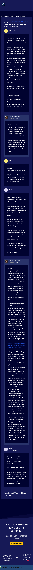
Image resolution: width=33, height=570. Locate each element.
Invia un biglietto (16, 543)
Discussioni (5, 16)
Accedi (6, 493)
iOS (23, 16)
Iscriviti (13, 493)
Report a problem (15, 16)
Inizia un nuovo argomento (20, 21)
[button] (29, 3)
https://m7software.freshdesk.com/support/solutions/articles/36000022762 (16, 345)
